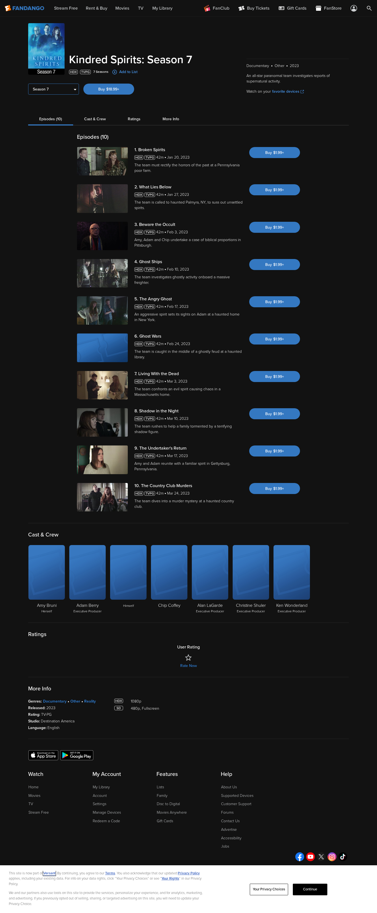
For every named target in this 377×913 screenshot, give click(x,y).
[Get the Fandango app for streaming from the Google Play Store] (77, 755)
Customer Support (236, 804)
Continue (310, 889)
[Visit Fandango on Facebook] (299, 856)
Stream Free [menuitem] (66, 8)
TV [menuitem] (141, 8)
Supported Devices (237, 795)
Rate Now (188, 665)
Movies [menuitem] (122, 8)
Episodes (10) (50, 119)
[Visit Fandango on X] (321, 856)
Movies (34, 795)
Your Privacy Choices (269, 889)
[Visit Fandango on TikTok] (342, 856)
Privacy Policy (189, 873)
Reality (90, 701)
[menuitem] (292, 8)
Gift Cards (165, 821)
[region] (188, 889)
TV (30, 804)
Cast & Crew (95, 119)
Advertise (229, 829)
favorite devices (285, 91)
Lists (160, 787)
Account (100, 795)
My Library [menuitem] (162, 8)
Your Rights (170, 878)
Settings (99, 804)
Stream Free (38, 812)
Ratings (134, 119)
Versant (49, 873)
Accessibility (231, 838)
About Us (229, 787)
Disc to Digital (168, 804)
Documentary (55, 701)
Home (33, 787)
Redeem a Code (106, 821)
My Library (101, 787)
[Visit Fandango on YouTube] (310, 856)
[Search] (369, 8)
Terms (110, 873)
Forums (227, 812)
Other (75, 701)
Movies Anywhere (172, 812)
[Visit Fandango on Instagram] (332, 856)
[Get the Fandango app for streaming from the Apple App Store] (43, 755)
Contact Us (230, 821)
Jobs (225, 846)
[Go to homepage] (25, 8)
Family (162, 795)
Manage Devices (107, 812)
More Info (171, 119)
